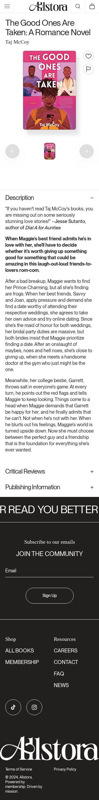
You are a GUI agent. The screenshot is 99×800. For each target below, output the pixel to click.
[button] (7, 6)
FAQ (59, 674)
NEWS (61, 685)
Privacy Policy (65, 769)
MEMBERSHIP (22, 662)
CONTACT (66, 662)
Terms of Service (18, 769)
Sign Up (50, 595)
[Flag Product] (88, 69)
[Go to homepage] (49, 748)
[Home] (48, 6)
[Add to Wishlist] (88, 56)
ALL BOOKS (19, 650)
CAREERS (65, 650)
